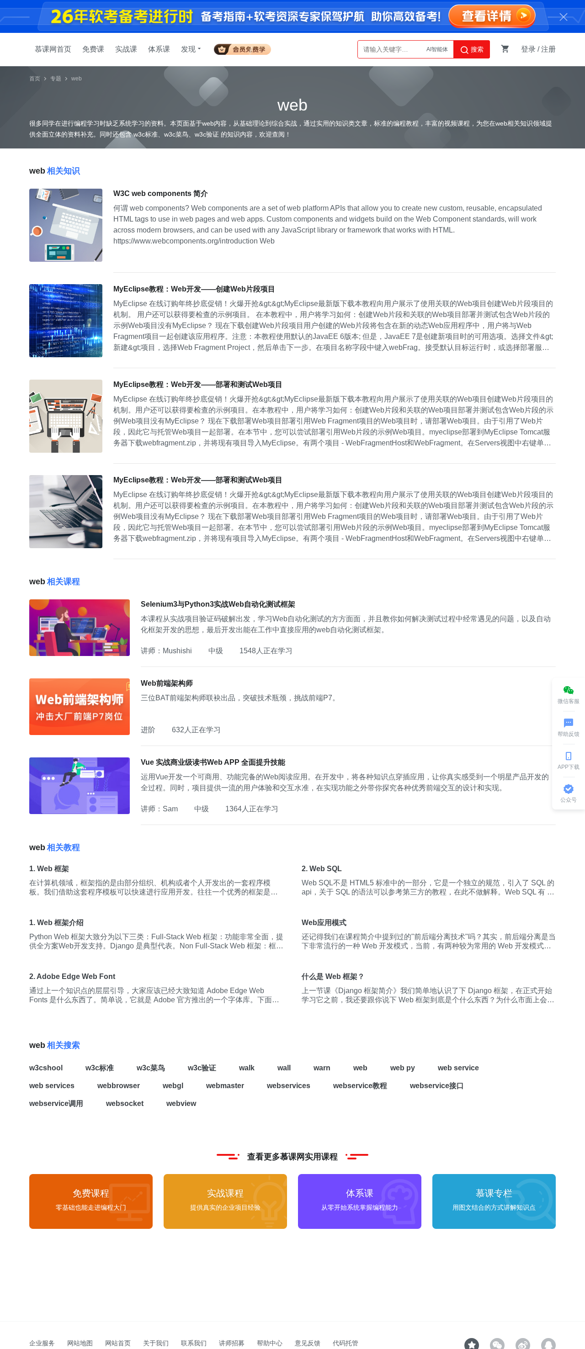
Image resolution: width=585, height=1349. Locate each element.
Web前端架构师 (167, 683)
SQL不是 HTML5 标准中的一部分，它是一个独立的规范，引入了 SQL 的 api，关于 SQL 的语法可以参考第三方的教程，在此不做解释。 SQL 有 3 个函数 (428, 888)
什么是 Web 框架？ (333, 976)
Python (439, 49)
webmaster (225, 1086)
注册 (548, 49)
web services (51, 1086)
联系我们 (194, 1343)
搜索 (476, 49)
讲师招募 (232, 1343)
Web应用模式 (324, 922)
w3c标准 (99, 1068)
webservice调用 (56, 1103)
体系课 (159, 49)
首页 (34, 78)
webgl (173, 1086)
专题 (55, 78)
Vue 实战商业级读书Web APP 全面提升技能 (213, 762)
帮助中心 (269, 1343)
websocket (125, 1103)
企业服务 (42, 1343)
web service (458, 1068)
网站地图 (80, 1343)
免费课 (93, 49)
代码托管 (345, 1343)
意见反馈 (307, 1343)
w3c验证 (202, 1068)
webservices (288, 1086)
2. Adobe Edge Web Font (72, 976)
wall (284, 1068)
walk (247, 1068)
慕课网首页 (53, 49)
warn (322, 1068)
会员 (242, 48)
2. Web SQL (322, 869)
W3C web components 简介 (160, 193)
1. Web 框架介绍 (56, 922)
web (76, 78)
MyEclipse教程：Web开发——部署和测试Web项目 (197, 384)
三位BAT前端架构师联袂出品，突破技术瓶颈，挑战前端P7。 (240, 698)
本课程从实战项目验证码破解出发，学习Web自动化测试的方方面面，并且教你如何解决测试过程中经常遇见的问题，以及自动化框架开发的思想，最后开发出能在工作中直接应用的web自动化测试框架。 (346, 624)
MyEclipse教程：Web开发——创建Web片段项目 (194, 289)
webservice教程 (360, 1086)
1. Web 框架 (49, 869)
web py (402, 1068)
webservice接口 (437, 1086)
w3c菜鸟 (151, 1068)
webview (181, 1103)
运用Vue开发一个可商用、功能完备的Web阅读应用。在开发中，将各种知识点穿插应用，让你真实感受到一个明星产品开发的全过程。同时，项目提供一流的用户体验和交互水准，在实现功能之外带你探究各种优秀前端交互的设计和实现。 (345, 782)
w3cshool (46, 1068)
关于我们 (156, 1343)
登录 (528, 49)
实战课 (126, 49)
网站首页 (118, 1343)
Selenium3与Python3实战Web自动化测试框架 (218, 604)
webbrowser (118, 1086)
